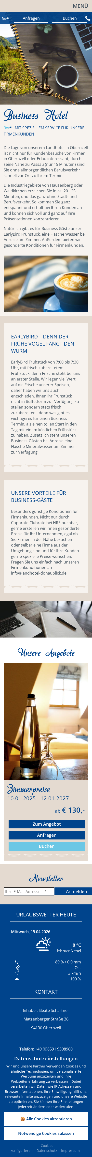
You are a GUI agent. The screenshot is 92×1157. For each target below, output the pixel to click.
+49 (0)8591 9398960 (54, 1049)
